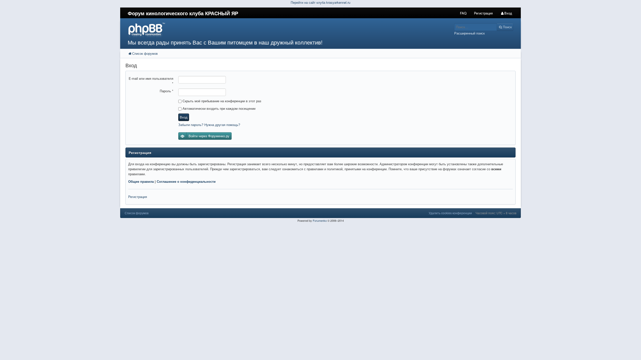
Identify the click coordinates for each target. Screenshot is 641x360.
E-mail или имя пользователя (151, 81)
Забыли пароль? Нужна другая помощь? (209, 124)
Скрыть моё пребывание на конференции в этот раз (221, 100)
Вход (184, 117)
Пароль (166, 90)
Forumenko (320, 220)
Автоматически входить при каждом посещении (218, 108)
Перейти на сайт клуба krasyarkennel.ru (320, 2)
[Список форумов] (270, 30)
